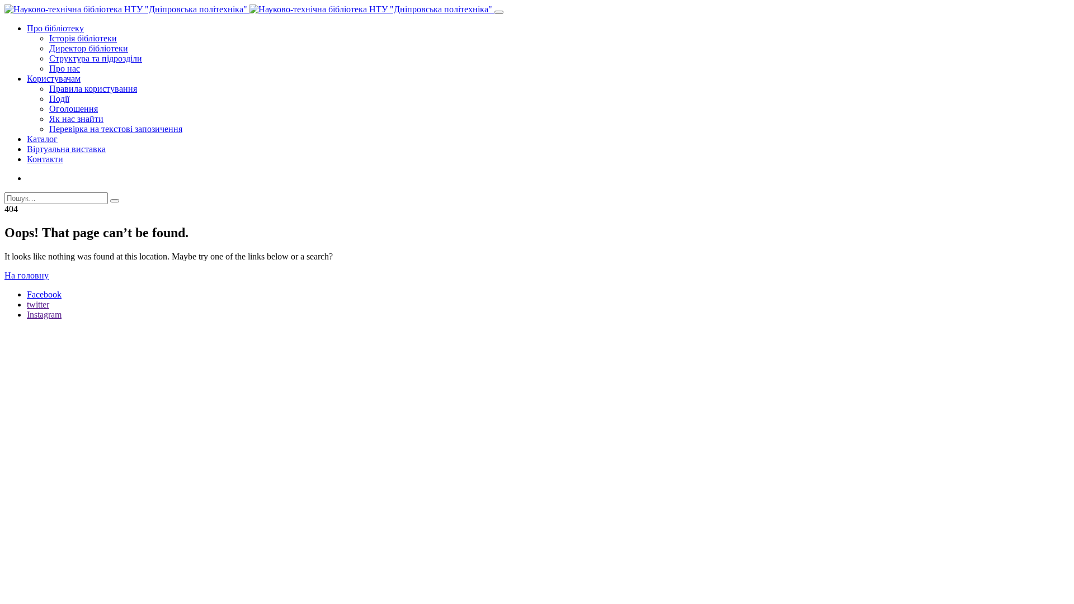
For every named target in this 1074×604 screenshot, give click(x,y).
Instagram (44, 314)
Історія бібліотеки (83, 38)
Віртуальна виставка (66, 149)
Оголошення (73, 109)
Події (59, 98)
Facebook (44, 294)
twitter (38, 304)
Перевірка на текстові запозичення (115, 129)
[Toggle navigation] (498, 12)
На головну (26, 275)
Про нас (64, 68)
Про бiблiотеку (55, 28)
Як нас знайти (76, 119)
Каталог (42, 139)
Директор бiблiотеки (88, 48)
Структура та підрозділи (95, 58)
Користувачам (54, 78)
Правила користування (93, 88)
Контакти (45, 159)
